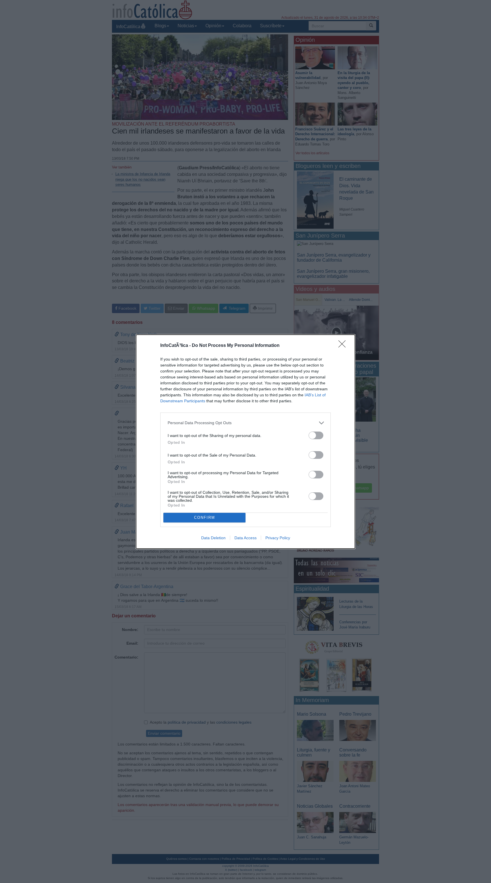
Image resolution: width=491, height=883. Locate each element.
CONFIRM (204, 517)
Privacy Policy (277, 538)
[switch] (316, 435)
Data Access (245, 538)
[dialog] (245, 442)
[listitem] (245, 423)
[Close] (343, 345)
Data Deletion (213, 538)
